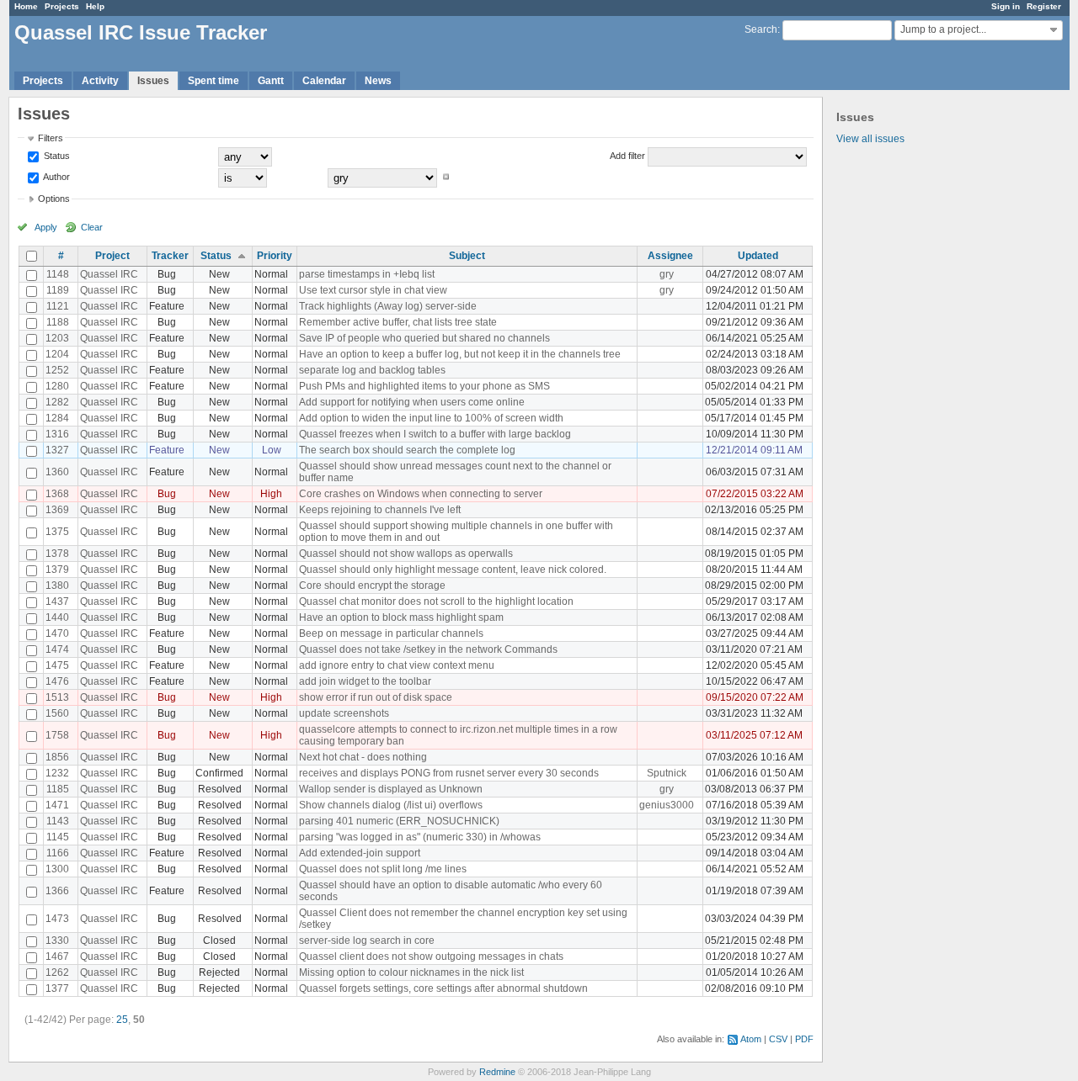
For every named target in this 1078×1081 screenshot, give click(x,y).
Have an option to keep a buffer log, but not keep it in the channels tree (460, 354)
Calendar (324, 81)
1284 (57, 418)
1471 (57, 805)
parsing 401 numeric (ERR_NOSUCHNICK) (399, 821)
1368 (57, 494)
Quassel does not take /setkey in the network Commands (428, 649)
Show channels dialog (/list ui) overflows (391, 805)
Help (95, 6)
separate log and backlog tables (372, 370)
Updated (758, 256)
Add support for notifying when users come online (412, 402)
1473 (57, 919)
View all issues (870, 139)
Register (1044, 6)
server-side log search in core (367, 940)
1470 (57, 633)
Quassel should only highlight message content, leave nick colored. (452, 569)
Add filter (627, 156)
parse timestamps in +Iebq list (367, 274)
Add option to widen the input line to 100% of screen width (431, 418)
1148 (57, 274)
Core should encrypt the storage (372, 585)
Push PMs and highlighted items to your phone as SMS (424, 386)
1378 (57, 553)
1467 (57, 956)
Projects (62, 6)
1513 (57, 697)
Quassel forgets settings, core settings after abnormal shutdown (443, 988)
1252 (57, 370)
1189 (57, 290)
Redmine (497, 1072)
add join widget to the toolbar (365, 681)
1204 (57, 354)
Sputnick (666, 773)
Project (112, 256)
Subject (467, 256)
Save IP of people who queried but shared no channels (424, 338)
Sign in (1005, 6)
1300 (57, 869)
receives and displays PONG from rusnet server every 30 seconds (449, 773)
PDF (804, 1039)
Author (55, 177)
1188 (57, 322)
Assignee (670, 256)
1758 (57, 735)
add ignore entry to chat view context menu (396, 665)
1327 (57, 450)
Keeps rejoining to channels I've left (380, 510)
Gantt (271, 81)
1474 (57, 649)
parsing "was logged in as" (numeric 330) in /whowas (420, 837)
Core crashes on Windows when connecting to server (420, 494)
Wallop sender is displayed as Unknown (391, 789)
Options (54, 198)
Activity (100, 81)
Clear (92, 227)
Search (760, 29)
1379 (57, 569)
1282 (57, 402)
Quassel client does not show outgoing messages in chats (431, 956)
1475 (57, 665)
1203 (57, 338)
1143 (57, 821)
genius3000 (666, 805)
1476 (57, 681)
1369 (57, 510)
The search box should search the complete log (407, 450)
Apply (46, 227)
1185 (57, 789)
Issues (153, 81)
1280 (57, 386)
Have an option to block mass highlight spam (401, 617)
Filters (50, 138)
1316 (57, 434)
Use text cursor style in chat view (373, 290)
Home (26, 6)
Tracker (170, 256)
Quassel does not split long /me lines (383, 869)
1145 (57, 837)
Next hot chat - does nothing (363, 757)
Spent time (213, 81)
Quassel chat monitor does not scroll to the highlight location (436, 601)
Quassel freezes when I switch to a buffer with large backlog (435, 434)
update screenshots (344, 713)
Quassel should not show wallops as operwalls (406, 553)
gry (666, 274)
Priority (274, 256)
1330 (57, 940)
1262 (57, 972)
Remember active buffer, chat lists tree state (398, 322)
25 (122, 1019)
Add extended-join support (359, 853)
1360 (57, 472)
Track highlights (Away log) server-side (388, 306)
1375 (57, 532)
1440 (57, 617)
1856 (57, 757)
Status (55, 156)
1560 (57, 713)
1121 (57, 306)
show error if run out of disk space (375, 697)
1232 (57, 773)
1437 (57, 601)
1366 (57, 891)
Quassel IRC (109, 274)
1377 (57, 988)
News (378, 81)
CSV (778, 1039)
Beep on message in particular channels (391, 633)
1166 (57, 853)
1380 (57, 585)
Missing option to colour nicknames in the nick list (411, 972)
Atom (750, 1039)
